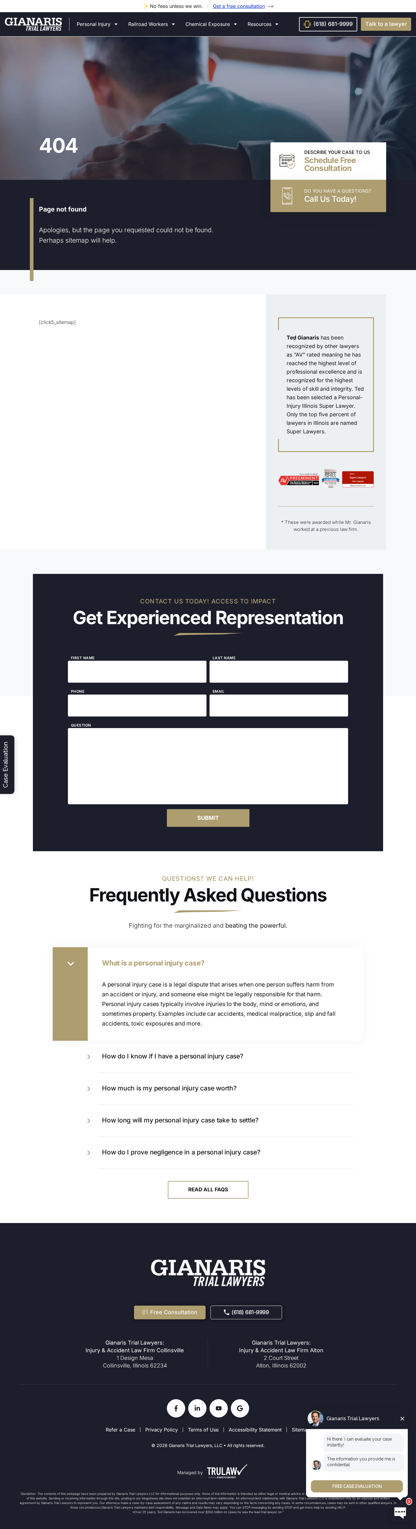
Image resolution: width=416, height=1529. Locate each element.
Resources (259, 24)
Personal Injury (94, 24)
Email (218, 691)
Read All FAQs (208, 1189)
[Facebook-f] (176, 1408)
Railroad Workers (148, 24)
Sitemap (301, 1429)
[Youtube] (219, 1408)
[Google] (240, 1408)
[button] (386, 24)
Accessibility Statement (255, 1429)
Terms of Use (203, 1429)
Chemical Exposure (207, 24)
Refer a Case (120, 1429)
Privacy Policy (161, 1429)
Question (81, 725)
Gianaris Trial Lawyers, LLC (195, 1445)
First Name (83, 658)
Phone (77, 691)
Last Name (224, 658)
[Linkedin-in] (197, 1408)
